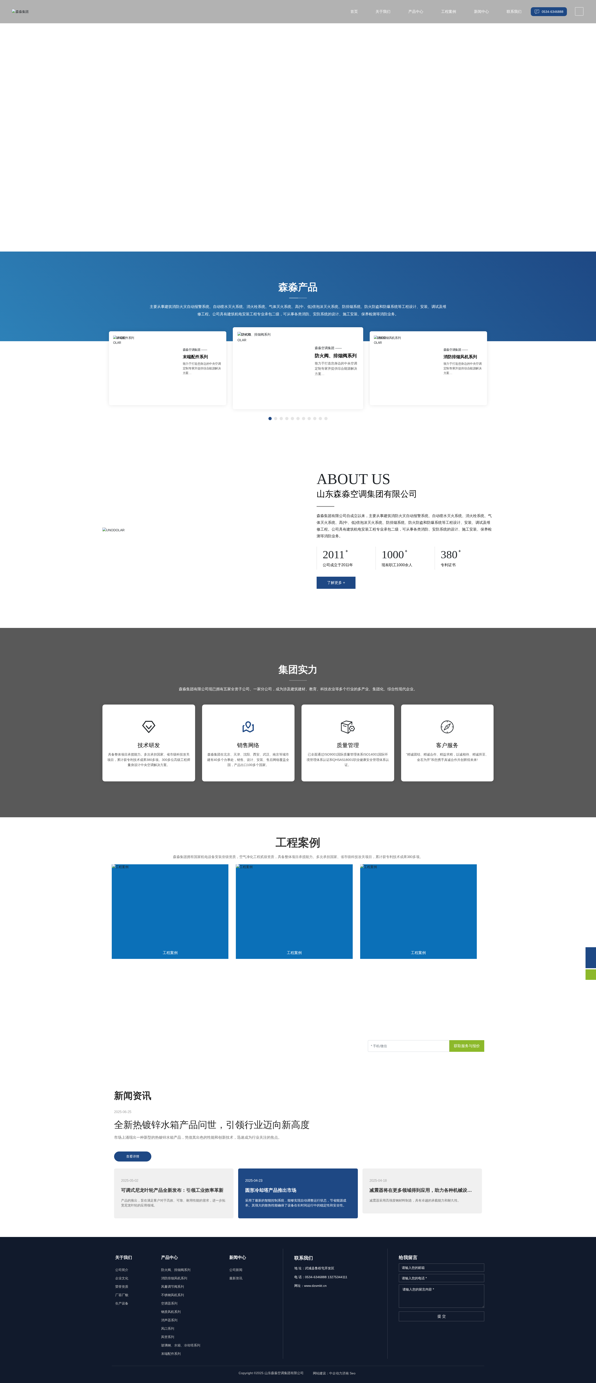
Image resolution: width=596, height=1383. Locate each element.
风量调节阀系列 (458, 356)
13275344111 (168, 1051)
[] (579, 11)
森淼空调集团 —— (195, 349)
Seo (353, 1373)
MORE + (75, 155)
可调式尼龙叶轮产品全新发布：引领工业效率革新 (172, 1190)
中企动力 (335, 1373)
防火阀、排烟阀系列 (201, 356)
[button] (584, 116)
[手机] (591, 952)
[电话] (591, 963)
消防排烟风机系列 (333, 355)
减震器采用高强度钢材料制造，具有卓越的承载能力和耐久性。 (415, 1200)
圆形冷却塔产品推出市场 (270, 1190)
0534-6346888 (129, 1051)
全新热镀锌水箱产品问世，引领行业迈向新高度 (212, 1125)
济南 (345, 1373)
